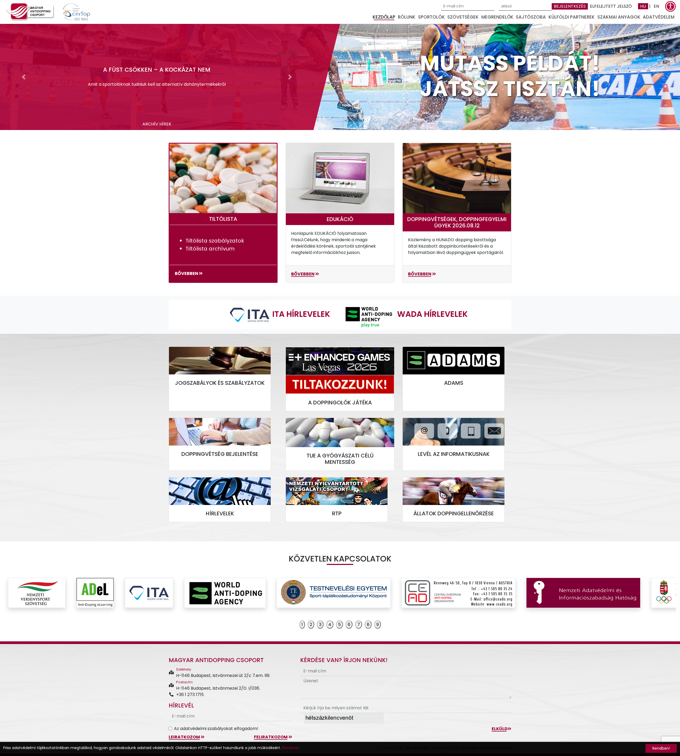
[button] (23, 77)
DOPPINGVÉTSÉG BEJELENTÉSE (219, 454)
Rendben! (661, 748)
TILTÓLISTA (223, 219)
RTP (337, 513)
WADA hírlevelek (432, 314)
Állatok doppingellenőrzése (453, 513)
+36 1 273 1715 (190, 695)
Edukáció (340, 219)
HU (643, 6)
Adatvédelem (658, 17)
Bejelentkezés (570, 6)
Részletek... (291, 747)
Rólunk (406, 17)
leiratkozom (185, 737)
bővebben (187, 273)
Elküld (500, 729)
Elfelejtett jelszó (611, 6)
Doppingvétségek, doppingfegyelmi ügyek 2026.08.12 (457, 222)
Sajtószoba (531, 17)
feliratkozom (271, 737)
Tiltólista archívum (210, 248)
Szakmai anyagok (618, 17)
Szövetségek (463, 17)
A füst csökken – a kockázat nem (156, 69)
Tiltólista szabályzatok (214, 240)
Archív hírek (156, 124)
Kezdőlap (384, 17)
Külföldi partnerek (572, 17)
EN (656, 6)
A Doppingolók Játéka (340, 402)
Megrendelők (497, 17)
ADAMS (453, 383)
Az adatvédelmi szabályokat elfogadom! (216, 728)
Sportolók (431, 17)
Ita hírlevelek (301, 314)
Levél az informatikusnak (454, 454)
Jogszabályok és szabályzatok (220, 383)
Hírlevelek (220, 513)
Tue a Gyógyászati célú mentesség (340, 458)
